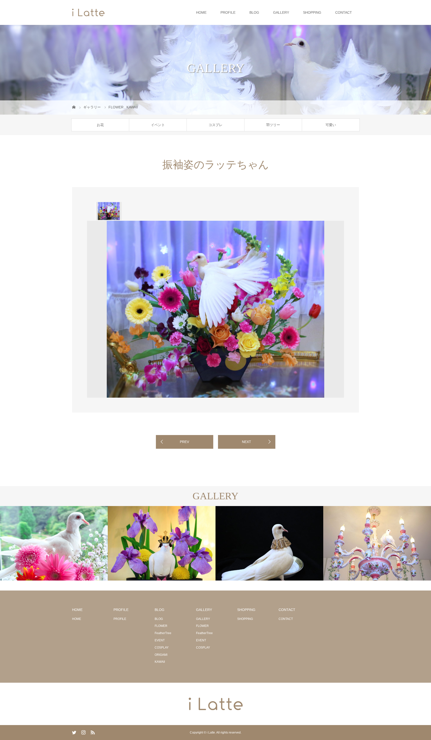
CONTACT (343, 12)
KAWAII (160, 662)
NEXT (246, 442)
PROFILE (227, 12)
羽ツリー (273, 125)
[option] (108, 211)
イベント (158, 125)
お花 (100, 125)
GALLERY (281, 12)
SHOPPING (312, 12)
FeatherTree (163, 633)
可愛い (330, 125)
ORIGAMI (161, 655)
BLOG (254, 12)
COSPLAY (162, 647)
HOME (201, 12)
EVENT (160, 640)
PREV (184, 442)
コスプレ (215, 125)
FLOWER (161, 626)
